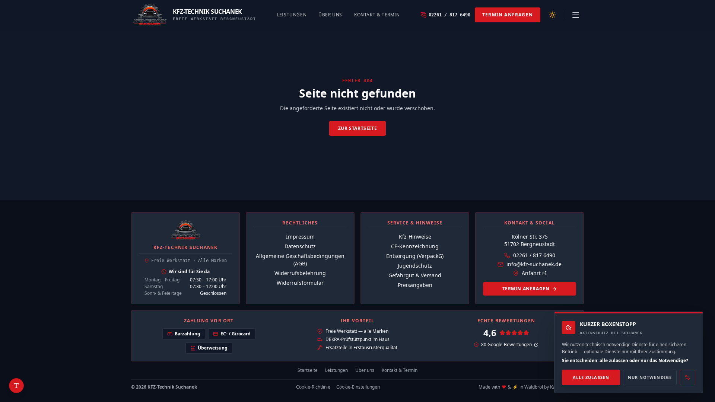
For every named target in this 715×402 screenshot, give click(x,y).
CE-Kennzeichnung (415, 246)
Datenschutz (300, 246)
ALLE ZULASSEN (591, 377)
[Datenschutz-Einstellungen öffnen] (687, 378)
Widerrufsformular (300, 282)
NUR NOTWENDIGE (650, 377)
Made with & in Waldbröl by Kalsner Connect (531, 387)
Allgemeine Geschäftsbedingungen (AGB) (300, 259)
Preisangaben (415, 284)
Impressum (300, 236)
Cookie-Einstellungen (358, 387)
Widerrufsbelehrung (300, 273)
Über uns (330, 15)
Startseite (308, 370)
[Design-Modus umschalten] (552, 14)
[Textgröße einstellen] (16, 385)
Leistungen (291, 15)
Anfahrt (531, 273)
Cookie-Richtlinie (313, 387)
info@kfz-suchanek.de (534, 264)
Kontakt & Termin (377, 15)
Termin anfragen (507, 15)
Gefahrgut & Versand (414, 275)
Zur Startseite (357, 128)
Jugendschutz (415, 265)
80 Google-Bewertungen (506, 345)
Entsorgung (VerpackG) (415, 255)
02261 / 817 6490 (534, 255)
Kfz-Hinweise (415, 236)
